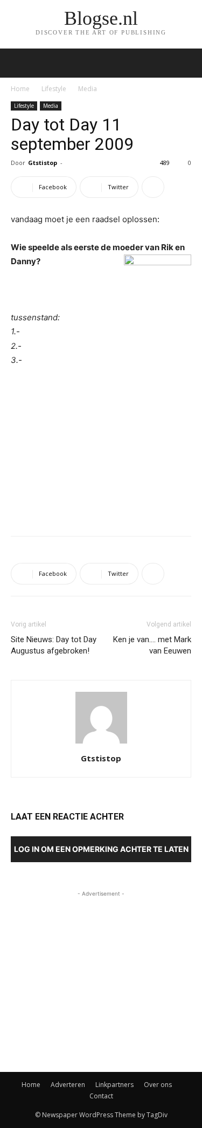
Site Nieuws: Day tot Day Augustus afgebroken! (53, 645)
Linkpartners (114, 1084)
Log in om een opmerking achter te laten (101, 849)
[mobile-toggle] (18, 63)
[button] (187, 63)
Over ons (158, 1084)
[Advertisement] (101, 448)
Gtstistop (42, 163)
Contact (101, 1096)
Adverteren (68, 1084)
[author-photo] (101, 743)
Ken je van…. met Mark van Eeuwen (152, 645)
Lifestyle (53, 88)
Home (20, 88)
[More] (153, 187)
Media (87, 88)
